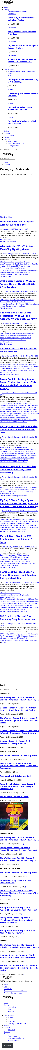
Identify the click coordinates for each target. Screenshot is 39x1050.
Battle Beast (19, 264)
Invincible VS (6, 268)
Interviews (11, 135)
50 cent (2, 593)
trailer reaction (16, 420)
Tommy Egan (31, 607)
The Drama (25, 368)
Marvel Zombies (12, 559)
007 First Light (5, 634)
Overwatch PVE (13, 563)
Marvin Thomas (14, 407)
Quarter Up (7, 272)
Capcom (19, 447)
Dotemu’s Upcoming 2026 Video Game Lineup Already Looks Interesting (18, 469)
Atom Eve (12, 264)
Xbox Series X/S (24, 274)
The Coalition (30, 527)
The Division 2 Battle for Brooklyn (19, 528)
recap (15, 607)
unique (23, 420)
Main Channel (12, 141)
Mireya (20, 599)
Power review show (21, 605)
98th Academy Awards (7, 300)
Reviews (6, 131)
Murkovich (26, 599)
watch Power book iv (17, 609)
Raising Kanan (19, 411)
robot (21, 272)
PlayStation (12, 14)
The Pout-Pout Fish (14, 370)
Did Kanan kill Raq (11, 403)
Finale (13, 595)
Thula (7, 274)
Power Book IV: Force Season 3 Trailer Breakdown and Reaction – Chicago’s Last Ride (19, 575)
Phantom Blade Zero (13, 454)
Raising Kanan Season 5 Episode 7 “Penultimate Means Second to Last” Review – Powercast (16, 920)
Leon (11, 599)
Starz (19, 607)
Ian (3, 229)
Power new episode (20, 603)
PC (8, 217)
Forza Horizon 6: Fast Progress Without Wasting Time (17, 223)
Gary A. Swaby (7, 547)
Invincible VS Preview (13, 270)
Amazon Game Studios (8, 447)
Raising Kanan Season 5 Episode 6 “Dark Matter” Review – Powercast (17, 931)
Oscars (8, 304)
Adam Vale (5, 511)
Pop (30, 407)
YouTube (7, 139)
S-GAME (28, 456)
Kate (7, 599)
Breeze (2, 403)
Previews (10, 241)
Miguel (15, 599)
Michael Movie (21, 364)
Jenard (7, 597)
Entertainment (9, 69)
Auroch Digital (11, 487)
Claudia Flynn (9, 593)
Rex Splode (15, 272)
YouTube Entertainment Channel (15, 991)
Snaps (22, 418)
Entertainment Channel (16, 143)
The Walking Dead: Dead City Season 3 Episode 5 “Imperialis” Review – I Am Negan (19, 698)
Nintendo (10, 422)
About (6, 7)
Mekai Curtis (24, 407)
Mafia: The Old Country (22, 525)
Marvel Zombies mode (15, 561)
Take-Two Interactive (18, 527)
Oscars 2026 (15, 304)
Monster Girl (29, 270)
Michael (13, 364)
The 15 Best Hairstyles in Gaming (15, 796)
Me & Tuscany (5, 364)
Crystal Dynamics (13, 449)
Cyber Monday (6, 521)
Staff (5, 987)
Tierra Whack (14, 274)
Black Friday (4, 519)
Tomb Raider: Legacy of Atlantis (17, 460)
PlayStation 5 (5, 491)
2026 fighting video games (9, 262)
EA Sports (33, 521)
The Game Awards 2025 (16, 458)
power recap (10, 605)
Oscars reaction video (13, 306)
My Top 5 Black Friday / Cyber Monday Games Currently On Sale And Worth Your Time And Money (19, 503)
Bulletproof (28, 264)
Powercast (10, 375)
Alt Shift (3, 487)
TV (15, 567)
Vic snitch (7, 609)
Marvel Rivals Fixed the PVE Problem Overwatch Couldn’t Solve (16, 539)
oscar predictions (15, 338)
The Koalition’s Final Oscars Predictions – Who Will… (20, 108)
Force (17, 595)
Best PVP (3, 555)
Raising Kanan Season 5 (14, 414)
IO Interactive (15, 640)
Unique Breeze (31, 420)
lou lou (32, 405)
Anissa (6, 264)
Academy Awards (21, 300)
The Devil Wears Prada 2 (12, 368)
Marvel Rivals (10, 557)
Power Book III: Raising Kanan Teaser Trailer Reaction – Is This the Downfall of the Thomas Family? (18, 383)
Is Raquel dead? (23, 403)
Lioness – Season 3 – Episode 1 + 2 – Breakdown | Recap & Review (16, 742)
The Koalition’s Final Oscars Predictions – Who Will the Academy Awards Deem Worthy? (18, 315)
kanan (15, 405)
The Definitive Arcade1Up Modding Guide (18, 755)
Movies (10, 75)
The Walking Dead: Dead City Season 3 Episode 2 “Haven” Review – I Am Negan (18, 859)
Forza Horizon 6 (5, 239)
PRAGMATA (25, 454)
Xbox (10, 217)
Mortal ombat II (6, 366)
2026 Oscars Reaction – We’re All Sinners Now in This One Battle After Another (18, 284)
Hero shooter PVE (12, 555)
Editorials (7, 133)
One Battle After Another (18, 302)
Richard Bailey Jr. (8, 254)
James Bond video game (28, 640)
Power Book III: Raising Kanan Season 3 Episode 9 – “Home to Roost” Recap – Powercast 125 (17, 786)
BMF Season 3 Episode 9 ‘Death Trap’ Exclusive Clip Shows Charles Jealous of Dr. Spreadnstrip (19, 765)
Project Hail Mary (18, 366)
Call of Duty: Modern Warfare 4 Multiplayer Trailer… (21, 19)
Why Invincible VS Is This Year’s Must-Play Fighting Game (17, 247)
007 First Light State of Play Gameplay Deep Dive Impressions (18, 617)
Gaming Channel (13, 146)
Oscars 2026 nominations (12, 340)
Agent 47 (15, 638)
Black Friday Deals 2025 (16, 519)
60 (5, 642)
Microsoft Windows (17, 489)
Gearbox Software (15, 523)
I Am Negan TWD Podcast (17, 1024)
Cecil (33, 264)
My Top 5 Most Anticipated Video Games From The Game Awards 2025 (18, 429)
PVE (30, 563)
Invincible (8, 266)
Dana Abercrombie (8, 291)
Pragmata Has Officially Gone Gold (15, 776)
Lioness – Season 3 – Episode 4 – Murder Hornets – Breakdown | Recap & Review (18, 709)
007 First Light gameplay (19, 634)
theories (8, 420)
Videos (9, 276)
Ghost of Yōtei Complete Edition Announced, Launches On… (22, 60)
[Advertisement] (19, 196)
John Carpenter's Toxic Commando (18, 450)
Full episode (23, 595)
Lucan (22, 270)
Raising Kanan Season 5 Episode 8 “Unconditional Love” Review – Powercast (18, 849)
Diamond (7, 595)
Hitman (8, 640)
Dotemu (7, 489)
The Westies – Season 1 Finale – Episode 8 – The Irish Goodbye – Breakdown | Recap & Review (19, 720)
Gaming (6, 10)
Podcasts (7, 137)
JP (5, 599)
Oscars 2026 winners (26, 304)
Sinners (24, 306)
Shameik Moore (14, 418)
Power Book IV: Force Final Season (18, 601)
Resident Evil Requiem (18, 456)
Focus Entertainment (26, 449)
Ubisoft (23, 529)
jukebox (10, 405)
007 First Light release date (22, 636)
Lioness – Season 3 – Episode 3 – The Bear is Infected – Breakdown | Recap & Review (19, 731)
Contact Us (8, 989)
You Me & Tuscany (27, 370)
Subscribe (7, 1046)
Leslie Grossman (24, 405)
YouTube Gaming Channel (13, 993)
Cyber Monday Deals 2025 (20, 521)
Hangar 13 (10, 525)
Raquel (6, 418)
